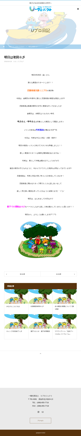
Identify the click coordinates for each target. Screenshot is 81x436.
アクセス (40, 420)
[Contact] (43, 412)
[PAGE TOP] (40, 353)
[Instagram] (38, 412)
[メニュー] (78, 9)
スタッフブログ (18, 61)
